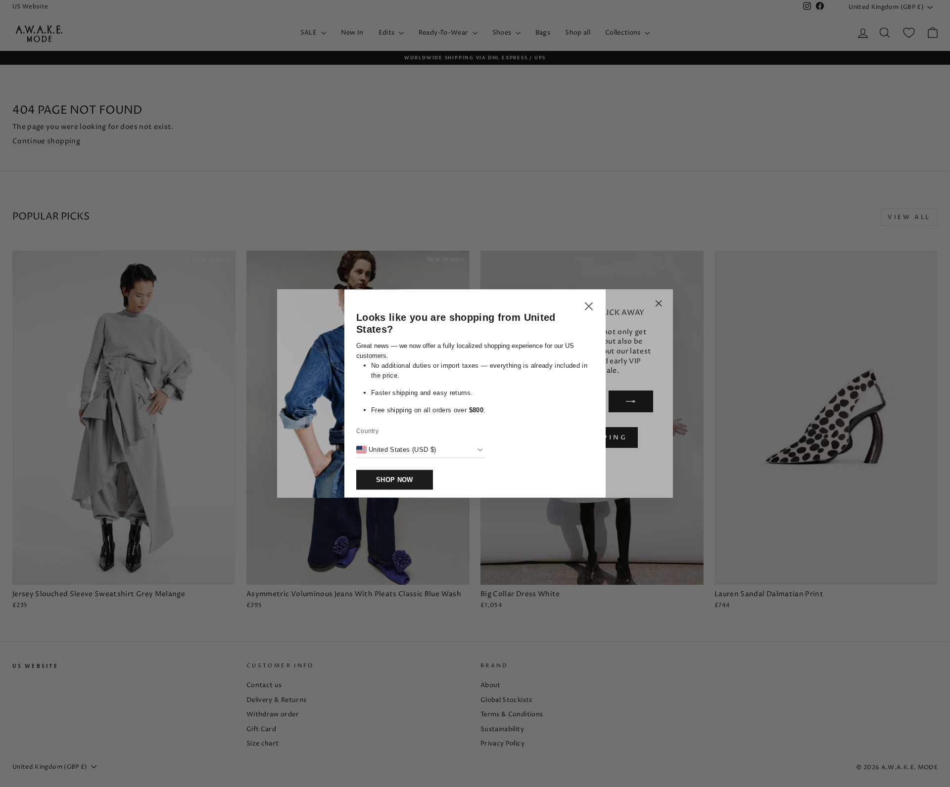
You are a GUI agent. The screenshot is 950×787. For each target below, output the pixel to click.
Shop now (394, 479)
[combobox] (396, 450)
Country (367, 431)
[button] (589, 308)
